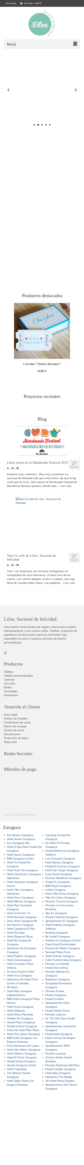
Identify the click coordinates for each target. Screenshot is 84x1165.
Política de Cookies (16, 718)
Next (75, 90)
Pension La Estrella (57, 963)
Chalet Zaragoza (55, 995)
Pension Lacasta (55, 1053)
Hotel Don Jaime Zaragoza (23, 1034)
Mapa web (10, 741)
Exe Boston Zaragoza (20, 835)
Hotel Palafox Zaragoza (21, 956)
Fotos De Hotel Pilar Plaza (23, 1030)
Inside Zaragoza (55, 889)
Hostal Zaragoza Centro (22, 1065)
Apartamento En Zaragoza (61, 920)
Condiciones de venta (17, 722)
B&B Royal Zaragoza (58, 885)
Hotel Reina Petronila (20, 1014)
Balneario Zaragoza (57, 979)
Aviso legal (10, 714)
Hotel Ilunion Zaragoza (21, 839)
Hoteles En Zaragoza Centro (63, 940)
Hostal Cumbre (54, 998)
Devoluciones (12, 734)
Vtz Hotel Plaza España (59, 1080)
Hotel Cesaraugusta (19, 959)
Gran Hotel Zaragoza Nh (22, 920)
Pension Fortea (54, 991)
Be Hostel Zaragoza (57, 936)
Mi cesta (32, 3)
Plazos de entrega (15, 726)
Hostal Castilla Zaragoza (60, 1069)
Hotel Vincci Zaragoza (20, 897)
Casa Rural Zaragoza (58, 874)
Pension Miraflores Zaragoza (63, 878)
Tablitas (8, 671)
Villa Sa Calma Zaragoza (60, 897)
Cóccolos (9, 683)
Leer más (65, 485)
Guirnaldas (10, 691)
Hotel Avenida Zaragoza (22, 917)
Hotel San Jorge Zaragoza (61, 870)
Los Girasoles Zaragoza (60, 858)
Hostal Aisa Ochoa (56, 967)
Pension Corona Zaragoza (61, 901)
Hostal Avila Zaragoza (58, 1034)
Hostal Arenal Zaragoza (21, 1061)
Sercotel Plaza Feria (57, 952)
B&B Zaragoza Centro (20, 858)
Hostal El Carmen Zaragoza (62, 866)
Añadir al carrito (42, 376)
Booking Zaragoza (56, 932)
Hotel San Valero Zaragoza (23, 1049)
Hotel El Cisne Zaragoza (22, 1057)
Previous (8, 90)
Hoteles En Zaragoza (20, 1018)
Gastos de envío (14, 730)
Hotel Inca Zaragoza (19, 975)
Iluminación (11, 695)
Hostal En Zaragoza (57, 881)
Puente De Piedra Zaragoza (62, 948)
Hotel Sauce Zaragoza (21, 854)
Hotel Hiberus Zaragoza (21, 1053)
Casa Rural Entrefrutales (60, 944)
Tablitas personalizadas (18, 675)
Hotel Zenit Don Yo (18, 913)
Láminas (9, 679)
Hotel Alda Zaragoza (58, 1073)
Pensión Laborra (55, 1014)
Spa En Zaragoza (56, 913)
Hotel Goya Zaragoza (20, 1006)
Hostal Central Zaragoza (22, 1026)
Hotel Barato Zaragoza (59, 862)
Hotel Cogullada (17, 1069)
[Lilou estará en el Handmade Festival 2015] (42, 441)
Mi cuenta (11, 3)
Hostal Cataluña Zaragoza (61, 917)
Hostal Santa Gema (57, 1010)
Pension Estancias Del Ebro (62, 1065)
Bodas (8, 687)
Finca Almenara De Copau (23, 1045)
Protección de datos (16, 738)
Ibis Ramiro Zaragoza (20, 924)
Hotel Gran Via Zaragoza (22, 870)
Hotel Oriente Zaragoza (59, 956)
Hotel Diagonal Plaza (20, 936)
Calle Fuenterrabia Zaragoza (63, 959)
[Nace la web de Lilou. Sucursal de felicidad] (42, 523)
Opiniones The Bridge (58, 1076)
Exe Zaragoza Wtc (18, 842)
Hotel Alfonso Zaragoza (21, 901)
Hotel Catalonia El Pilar (21, 928)
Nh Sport (12, 987)
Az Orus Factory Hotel (20, 971)
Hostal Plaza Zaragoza (21, 1022)
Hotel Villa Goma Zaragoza (62, 893)
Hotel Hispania (16, 1010)
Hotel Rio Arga (16, 932)
